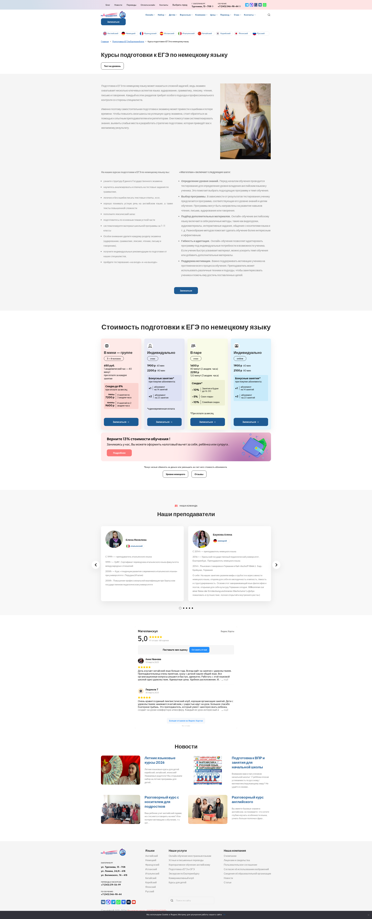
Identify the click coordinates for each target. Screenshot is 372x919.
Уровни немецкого (175, 474)
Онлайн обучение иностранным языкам (190, 855)
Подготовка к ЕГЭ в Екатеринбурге (128, 41)
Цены (213, 14)
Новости (118, 4)
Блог (108, 4)
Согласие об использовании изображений (246, 869)
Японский (243, 33)
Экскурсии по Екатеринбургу (184, 873)
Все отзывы (186, 726)
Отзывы (199, 474)
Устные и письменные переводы (186, 860)
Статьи (227, 882)
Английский (112, 33)
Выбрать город (179, 4)
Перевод (224, 14)
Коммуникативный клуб (181, 878)
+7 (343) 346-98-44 (228, 6)
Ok (224, 914)
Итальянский (188, 33)
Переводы (131, 4)
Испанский (169, 33)
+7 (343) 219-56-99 (111, 884)
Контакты (163, 4)
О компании (230, 855)
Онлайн (149, 14)
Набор (161, 14)
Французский (150, 33)
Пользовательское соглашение (240, 864)
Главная (105, 41)
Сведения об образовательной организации (247, 873)
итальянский (136, 546)
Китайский (207, 33)
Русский (261, 33)
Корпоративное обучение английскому (189, 864)
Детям (172, 14)
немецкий (222, 541)
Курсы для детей (177, 882)
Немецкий (130, 33)
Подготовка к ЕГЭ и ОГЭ (182, 869)
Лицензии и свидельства (237, 860)
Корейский (225, 33)
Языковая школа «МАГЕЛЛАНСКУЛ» (147, 910)
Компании (200, 14)
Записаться (113, 21)
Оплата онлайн (148, 4)
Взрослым (185, 14)
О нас (236, 14)
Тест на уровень (112, 66)
